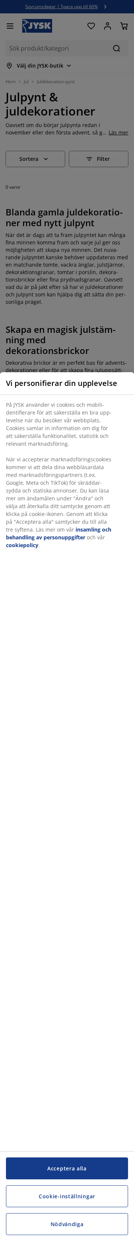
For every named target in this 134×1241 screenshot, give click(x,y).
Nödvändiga (67, 1224)
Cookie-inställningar (67, 1196)
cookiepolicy (22, 545)
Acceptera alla (67, 1168)
